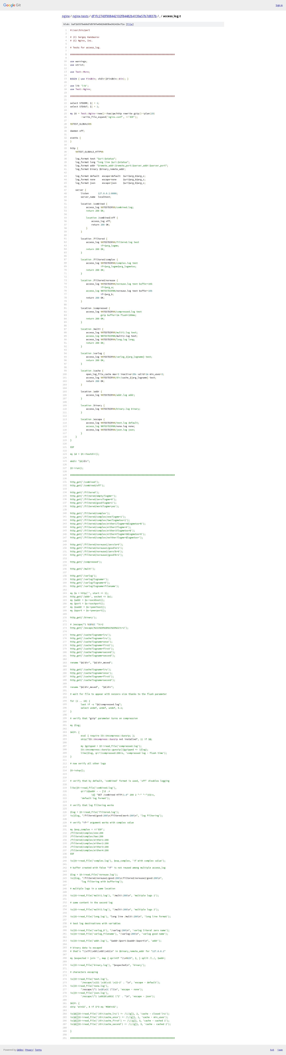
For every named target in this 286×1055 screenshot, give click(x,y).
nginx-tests (80, 16)
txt (272, 1049)
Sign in (279, 5)
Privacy (29, 1049)
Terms (38, 1049)
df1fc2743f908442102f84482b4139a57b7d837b (124, 16)
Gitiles (20, 1049)
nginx (66, 16)
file (129, 24)
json (280, 1049)
